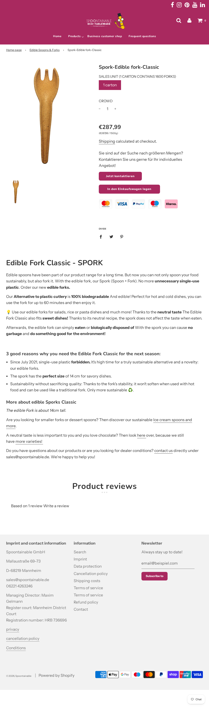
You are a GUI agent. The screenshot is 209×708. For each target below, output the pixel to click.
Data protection (88, 566)
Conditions (16, 648)
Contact (81, 609)
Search (80, 552)
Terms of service (88, 588)
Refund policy (86, 602)
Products (74, 36)
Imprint (80, 559)
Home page (14, 50)
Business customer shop (104, 36)
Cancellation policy (91, 573)
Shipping (107, 141)
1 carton (110, 85)
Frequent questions (142, 36)
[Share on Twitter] (111, 237)
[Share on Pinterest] (122, 237)
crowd (106, 101)
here (141, 435)
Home (57, 36)
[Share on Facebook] (102, 237)
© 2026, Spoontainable (18, 675)
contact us (163, 450)
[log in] (189, 20)
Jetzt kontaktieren (120, 176)
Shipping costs (87, 580)
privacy (12, 629)
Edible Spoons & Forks (45, 50)
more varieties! (29, 441)
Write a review (56, 506)
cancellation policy (22, 638)
